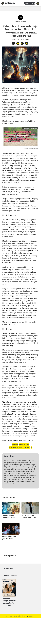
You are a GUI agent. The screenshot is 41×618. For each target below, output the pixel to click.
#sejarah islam (24, 444)
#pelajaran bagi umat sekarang (19, 447)
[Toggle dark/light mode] (38, 3)
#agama (15, 444)
